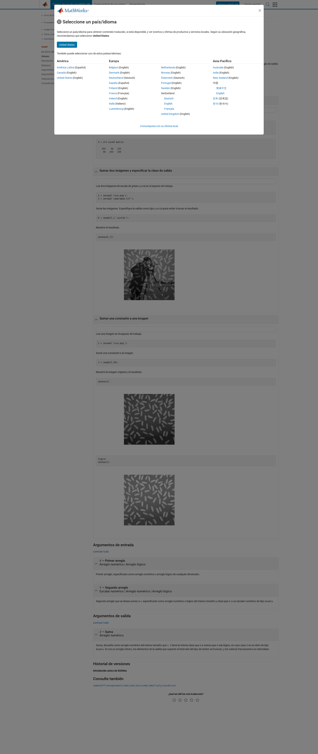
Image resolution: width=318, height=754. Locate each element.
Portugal (166, 82)
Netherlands (168, 67)
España (113, 82)
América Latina (65, 67)
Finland (113, 88)
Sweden (165, 88)
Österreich (167, 77)
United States (64, 77)
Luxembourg (116, 108)
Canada (61, 72)
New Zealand (220, 77)
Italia (112, 103)
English (168, 103)
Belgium (113, 67)
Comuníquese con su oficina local (159, 126)
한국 (215, 103)
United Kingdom (170, 113)
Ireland (113, 98)
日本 (215, 98)
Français (169, 108)
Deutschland (116, 77)
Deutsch (169, 98)
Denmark (114, 72)
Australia (218, 67)
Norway (165, 72)
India (216, 72)
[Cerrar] (259, 10)
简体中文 (221, 88)
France (113, 93)
